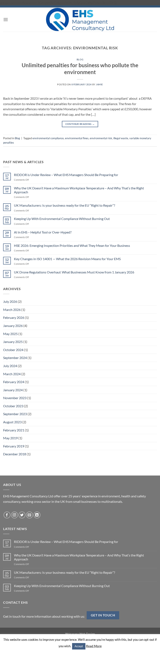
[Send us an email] (29, 515)
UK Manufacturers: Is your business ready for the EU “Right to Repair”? (64, 205)
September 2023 (15, 414)
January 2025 (13, 342)
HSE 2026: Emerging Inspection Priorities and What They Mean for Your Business (72, 245)
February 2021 (13, 430)
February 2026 (13, 317)
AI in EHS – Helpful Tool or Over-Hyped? (42, 232)
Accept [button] (79, 646)
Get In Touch (103, 615)
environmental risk (101, 138)
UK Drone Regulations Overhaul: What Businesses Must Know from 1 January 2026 (74, 272)
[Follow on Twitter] (22, 515)
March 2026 (12, 310)
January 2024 (13, 390)
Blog (80, 59)
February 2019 (13, 446)
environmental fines (77, 138)
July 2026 (10, 301)
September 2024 (15, 358)
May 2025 (10, 334)
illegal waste (120, 138)
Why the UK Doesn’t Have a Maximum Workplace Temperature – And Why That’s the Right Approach (79, 190)
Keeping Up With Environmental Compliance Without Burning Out (62, 219)
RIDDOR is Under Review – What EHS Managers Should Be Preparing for (66, 175)
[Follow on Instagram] (14, 515)
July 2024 (10, 366)
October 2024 (13, 350)
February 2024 (13, 382)
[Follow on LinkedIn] (37, 515)
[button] (5, 19)
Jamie (99, 84)
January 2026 (13, 326)
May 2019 (10, 438)
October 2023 (13, 406)
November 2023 (14, 398)
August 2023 (12, 422)
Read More (94, 646)
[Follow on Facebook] (7, 515)
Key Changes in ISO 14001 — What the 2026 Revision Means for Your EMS (67, 259)
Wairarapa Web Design (80, 634)
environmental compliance (48, 138)
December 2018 (14, 454)
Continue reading (80, 123)
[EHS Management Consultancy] (80, 19)
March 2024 (12, 374)
